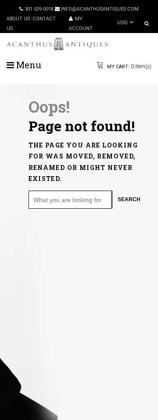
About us (18, 19)
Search (129, 199)
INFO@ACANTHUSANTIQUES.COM (99, 9)
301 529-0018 (38, 9)
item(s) (128, 66)
